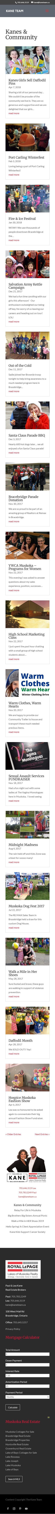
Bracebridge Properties (18, 1439)
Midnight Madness (23, 845)
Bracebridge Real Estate (18, 1435)
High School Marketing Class (27, 636)
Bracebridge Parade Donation (23, 498)
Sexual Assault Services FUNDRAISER (26, 777)
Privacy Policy (13, 1328)
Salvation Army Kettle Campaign (25, 286)
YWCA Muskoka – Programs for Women (25, 567)
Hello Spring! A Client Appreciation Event (27, 1226)
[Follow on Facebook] (8, 1508)
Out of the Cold (20, 366)
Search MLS (14, 1479)
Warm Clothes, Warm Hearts (25, 704)
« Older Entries (13, 1134)
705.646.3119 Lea (27, 1188)
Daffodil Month (21, 1041)
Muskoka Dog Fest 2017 (26, 906)
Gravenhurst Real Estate (18, 1448)
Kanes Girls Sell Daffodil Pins (27, 82)
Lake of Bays (12, 1469)
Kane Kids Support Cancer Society (27, 1231)
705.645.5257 (20, 1322)
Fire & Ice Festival (22, 219)
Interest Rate (12, 1371)
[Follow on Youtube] (26, 1508)
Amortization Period (16, 1381)
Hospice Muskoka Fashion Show (22, 1099)
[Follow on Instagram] (14, 1508)
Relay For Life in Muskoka (27, 1210)
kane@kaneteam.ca (27, 1196)
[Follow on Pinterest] (20, 1508)
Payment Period (14, 1392)
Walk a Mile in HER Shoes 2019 (27, 1220)
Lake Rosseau (13, 1456)
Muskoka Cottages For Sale (20, 1431)
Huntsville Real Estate (17, 1444)
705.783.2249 (18, 1296)
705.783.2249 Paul (28, 1192)
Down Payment (14, 1360)
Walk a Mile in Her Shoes (23, 973)
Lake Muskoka (13, 1465)
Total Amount (13, 1349)
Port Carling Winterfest (26, 157)
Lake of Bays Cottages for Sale (21, 1452)
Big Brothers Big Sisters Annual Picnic (27, 1215)
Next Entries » (42, 1134)
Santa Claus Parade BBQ (27, 435)
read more (14, 113)
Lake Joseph (12, 1460)
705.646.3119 (23, 2)
